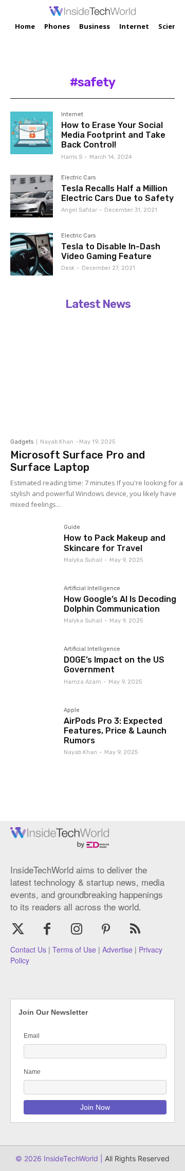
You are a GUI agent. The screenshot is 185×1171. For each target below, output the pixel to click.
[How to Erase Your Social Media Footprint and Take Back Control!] (31, 133)
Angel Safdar (79, 210)
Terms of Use (74, 949)
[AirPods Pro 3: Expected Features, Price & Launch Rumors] (32, 730)
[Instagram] (76, 929)
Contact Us (28, 949)
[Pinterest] (106, 929)
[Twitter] (17, 929)
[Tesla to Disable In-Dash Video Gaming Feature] (31, 254)
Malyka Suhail (83, 560)
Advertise (117, 949)
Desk (68, 268)
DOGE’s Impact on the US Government (114, 664)
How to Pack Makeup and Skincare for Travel (114, 543)
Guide (72, 527)
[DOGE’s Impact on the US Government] (32, 668)
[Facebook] (47, 929)
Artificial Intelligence (92, 589)
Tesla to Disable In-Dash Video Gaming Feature (110, 251)
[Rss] (135, 929)
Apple (72, 710)
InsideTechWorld (70, 1158)
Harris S (71, 157)
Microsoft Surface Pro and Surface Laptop (77, 461)
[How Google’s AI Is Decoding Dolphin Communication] (32, 608)
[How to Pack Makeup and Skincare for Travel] (32, 547)
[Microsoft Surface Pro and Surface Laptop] (97, 373)
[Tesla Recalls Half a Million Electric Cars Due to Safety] (31, 196)
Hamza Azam (82, 682)
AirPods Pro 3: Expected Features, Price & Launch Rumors (115, 730)
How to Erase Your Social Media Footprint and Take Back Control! (113, 135)
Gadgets (21, 442)
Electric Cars (78, 178)
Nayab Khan (56, 441)
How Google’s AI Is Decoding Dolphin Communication (120, 604)
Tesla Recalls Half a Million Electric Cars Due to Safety (117, 193)
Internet (72, 115)
